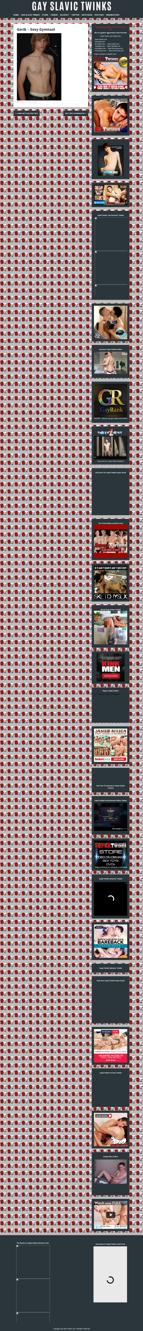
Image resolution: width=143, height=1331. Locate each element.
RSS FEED (99, 15)
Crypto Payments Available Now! (105, 54)
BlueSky (64, 15)
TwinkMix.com (100, 46)
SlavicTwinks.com (101, 39)
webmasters (112, 15)
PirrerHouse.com (100, 51)
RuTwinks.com (22, 102)
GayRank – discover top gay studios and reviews (110, 418)
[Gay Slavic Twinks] (71, 6)
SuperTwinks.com (106, 36)
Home (16, 15)
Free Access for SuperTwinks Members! (110, 461)
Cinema (54, 15)
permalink (33, 102)
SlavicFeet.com (100, 42)
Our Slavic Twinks (30, 15)
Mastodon (87, 15)
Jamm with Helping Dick (27, 113)
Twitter (75, 15)
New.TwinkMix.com (113, 46)
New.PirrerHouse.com (115, 48)
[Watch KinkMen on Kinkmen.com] (111, 667)
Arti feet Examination (75, 113)
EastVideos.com (100, 48)
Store (45, 15)
